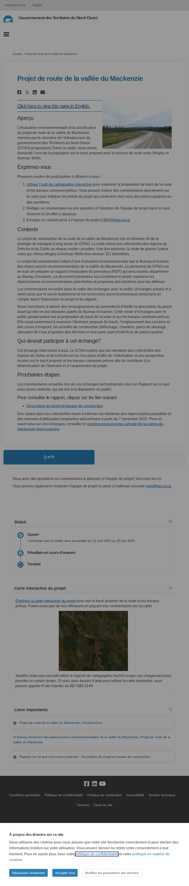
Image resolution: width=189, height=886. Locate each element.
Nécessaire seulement (28, 873)
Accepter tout (65, 873)
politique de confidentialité (96, 854)
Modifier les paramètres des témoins (112, 873)
